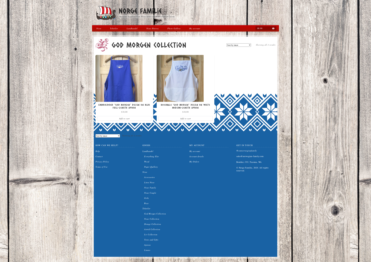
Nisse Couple (150, 192)
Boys (146, 203)
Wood (146, 161)
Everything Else (151, 156)
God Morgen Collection (155, 213)
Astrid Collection (152, 229)
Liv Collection (150, 234)
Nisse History (152, 28)
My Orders (194, 161)
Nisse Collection (151, 218)
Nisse (98, 28)
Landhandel (132, 28)
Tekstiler (114, 28)
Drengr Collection (152, 224)
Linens (147, 250)
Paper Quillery (151, 166)
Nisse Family (150, 187)
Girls (146, 198)
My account (194, 28)
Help (98, 151)
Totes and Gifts (151, 239)
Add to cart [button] (124, 118)
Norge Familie (140, 11)
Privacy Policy (102, 161)
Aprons (147, 244)
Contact (99, 156)
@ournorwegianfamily (246, 150)
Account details (196, 156)
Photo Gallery (173, 28)
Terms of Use (102, 166)
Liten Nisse (149, 182)
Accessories (149, 177)
